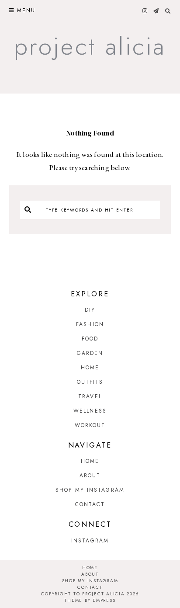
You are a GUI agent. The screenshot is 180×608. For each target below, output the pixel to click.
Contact (90, 504)
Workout (90, 425)
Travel (90, 396)
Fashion (90, 324)
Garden (90, 353)
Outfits (90, 382)
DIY (90, 310)
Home (90, 368)
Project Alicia (90, 46)
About (90, 475)
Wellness (90, 411)
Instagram (90, 541)
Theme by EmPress (89, 600)
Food (90, 339)
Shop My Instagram (90, 490)
